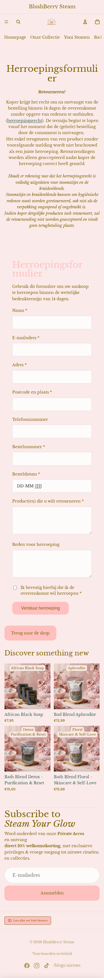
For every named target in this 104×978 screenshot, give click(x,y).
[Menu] (6, 21)
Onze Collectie (45, 37)
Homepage (15, 37)
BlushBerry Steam (58, 942)
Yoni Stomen (77, 37)
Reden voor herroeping (35, 544)
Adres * (19, 364)
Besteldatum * (26, 474)
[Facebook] (27, 965)
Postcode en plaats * (32, 392)
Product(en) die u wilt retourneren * (48, 501)
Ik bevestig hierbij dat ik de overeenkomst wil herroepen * (51, 590)
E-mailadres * (25, 337)
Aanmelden (52, 893)
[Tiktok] (46, 965)
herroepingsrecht (24, 120)
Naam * (19, 310)
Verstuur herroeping (40, 608)
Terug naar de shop (30, 633)
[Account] (85, 22)
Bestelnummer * (28, 446)
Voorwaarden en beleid (52, 954)
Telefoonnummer (30, 419)
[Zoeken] (18, 22)
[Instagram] (36, 965)
